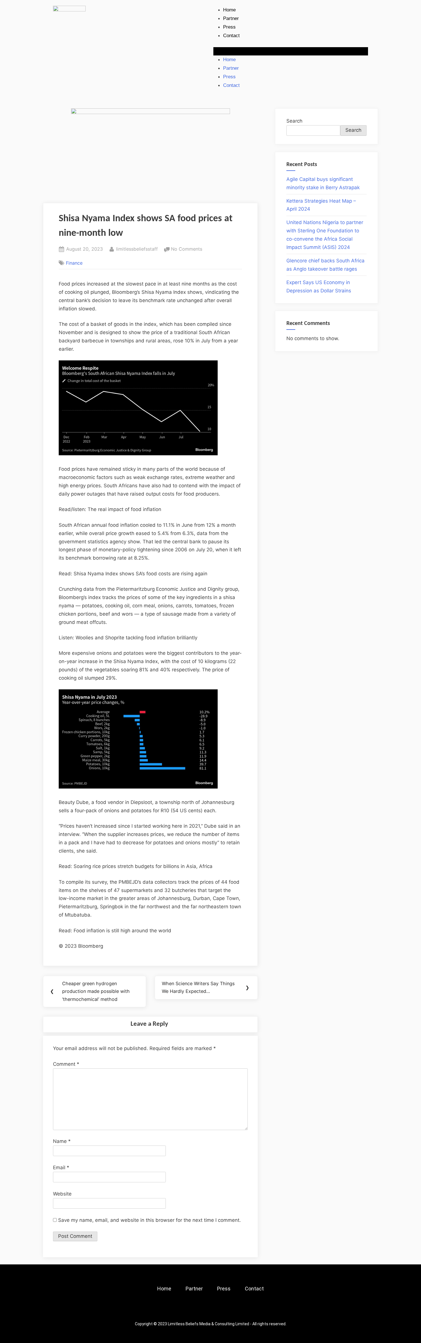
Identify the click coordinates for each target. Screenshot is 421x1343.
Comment (66, 1064)
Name (62, 1141)
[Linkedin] (226, 1309)
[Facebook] (179, 1309)
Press (229, 27)
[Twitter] (210, 1309)
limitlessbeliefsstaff (137, 248)
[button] (290, 51)
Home (229, 10)
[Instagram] (195, 1309)
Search (294, 121)
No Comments (186, 248)
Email (61, 1167)
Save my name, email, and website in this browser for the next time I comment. (149, 1220)
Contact (231, 35)
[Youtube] (242, 1309)
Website (62, 1194)
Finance (74, 263)
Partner (231, 18)
